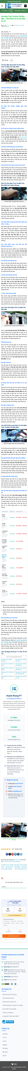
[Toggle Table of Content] (10, 60)
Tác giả (4, 1055)
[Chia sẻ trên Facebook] (7, 854)
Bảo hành (5, 1052)
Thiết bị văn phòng (16, 861)
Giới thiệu (5, 1034)
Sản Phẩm (5, 1048)
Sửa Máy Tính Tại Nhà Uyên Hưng (21, 668)
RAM (24, 139)
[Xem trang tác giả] (14, 689)
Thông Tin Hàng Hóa (8, 1012)
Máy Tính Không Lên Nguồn (4, 556)
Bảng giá (5, 1044)
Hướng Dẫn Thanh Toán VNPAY (11, 1016)
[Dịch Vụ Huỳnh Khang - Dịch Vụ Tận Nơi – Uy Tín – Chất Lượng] (13, 6)
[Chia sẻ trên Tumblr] (18, 854)
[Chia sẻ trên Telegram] (21, 854)
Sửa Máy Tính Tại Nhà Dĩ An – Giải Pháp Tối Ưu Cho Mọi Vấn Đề (7, 867)
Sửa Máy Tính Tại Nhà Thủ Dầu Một (21, 664)
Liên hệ (4, 1041)
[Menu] (2, 6)
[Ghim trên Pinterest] (12, 854)
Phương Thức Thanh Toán (9, 1001)
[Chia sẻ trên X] (9, 854)
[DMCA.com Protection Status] (5, 984)
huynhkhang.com (17, 791)
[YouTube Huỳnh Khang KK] (15, 984)
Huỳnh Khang (21, 25)
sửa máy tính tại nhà (7, 861)
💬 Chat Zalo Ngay (14, 936)
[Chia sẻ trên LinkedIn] (15, 854)
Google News (6, 26)
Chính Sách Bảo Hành (8, 998)
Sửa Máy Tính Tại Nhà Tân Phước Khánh (21, 673)
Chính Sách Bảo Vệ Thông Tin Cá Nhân (13, 1005)
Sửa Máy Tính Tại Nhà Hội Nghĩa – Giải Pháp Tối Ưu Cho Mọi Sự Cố (20, 867)
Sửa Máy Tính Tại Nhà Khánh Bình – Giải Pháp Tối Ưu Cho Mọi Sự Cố (14, 839)
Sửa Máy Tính (17, 859)
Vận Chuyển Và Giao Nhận (9, 1009)
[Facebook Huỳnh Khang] (11, 984)
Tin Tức (5, 1037)
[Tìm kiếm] (25, 6)
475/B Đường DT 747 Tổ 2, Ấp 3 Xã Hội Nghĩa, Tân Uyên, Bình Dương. (14, 962)
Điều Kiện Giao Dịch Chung (9, 994)
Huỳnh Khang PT (14, 696)
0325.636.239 (19, 783)
